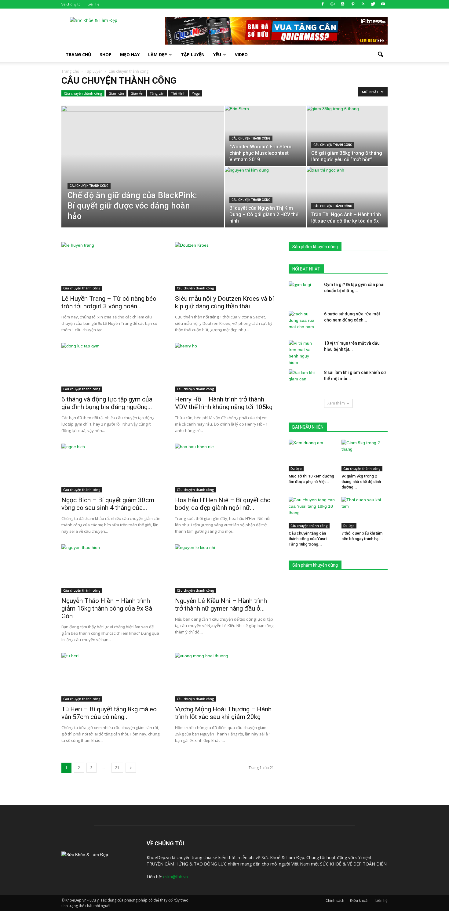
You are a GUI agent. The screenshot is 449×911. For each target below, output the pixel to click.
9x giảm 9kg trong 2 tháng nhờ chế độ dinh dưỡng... (361, 481)
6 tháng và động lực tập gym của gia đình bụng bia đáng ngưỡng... (106, 403)
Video (241, 54)
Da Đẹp (296, 468)
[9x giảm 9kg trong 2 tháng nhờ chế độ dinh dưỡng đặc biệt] (364, 455)
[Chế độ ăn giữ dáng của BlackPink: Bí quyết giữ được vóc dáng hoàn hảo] (142, 176)
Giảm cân (116, 93)
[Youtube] (383, 4)
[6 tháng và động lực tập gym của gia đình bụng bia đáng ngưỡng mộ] (110, 367)
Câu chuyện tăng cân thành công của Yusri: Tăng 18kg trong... (308, 538)
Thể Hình (178, 93)
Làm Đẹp (157, 54)
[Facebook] (322, 4)
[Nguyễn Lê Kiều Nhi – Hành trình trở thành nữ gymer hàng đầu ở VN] (224, 568)
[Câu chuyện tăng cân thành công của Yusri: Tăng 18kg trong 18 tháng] (312, 512)
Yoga (196, 93)
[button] (380, 54)
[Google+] (332, 4)
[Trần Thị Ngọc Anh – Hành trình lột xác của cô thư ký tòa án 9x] (347, 197)
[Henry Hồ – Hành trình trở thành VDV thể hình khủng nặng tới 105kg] (224, 367)
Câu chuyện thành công (83, 93)
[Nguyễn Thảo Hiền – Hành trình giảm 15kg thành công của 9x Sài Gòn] (110, 568)
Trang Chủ (78, 54)
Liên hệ (93, 4)
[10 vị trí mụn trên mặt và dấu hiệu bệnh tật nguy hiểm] (304, 353)
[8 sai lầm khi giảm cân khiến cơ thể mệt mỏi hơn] (304, 380)
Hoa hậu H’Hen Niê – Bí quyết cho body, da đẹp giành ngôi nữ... (223, 503)
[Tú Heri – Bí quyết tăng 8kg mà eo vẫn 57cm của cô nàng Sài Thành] (110, 677)
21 (117, 767)
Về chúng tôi (71, 4)
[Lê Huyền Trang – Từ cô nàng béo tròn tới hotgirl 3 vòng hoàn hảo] (110, 266)
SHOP (105, 54)
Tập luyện (193, 54)
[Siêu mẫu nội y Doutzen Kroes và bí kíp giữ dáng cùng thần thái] (224, 266)
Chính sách (335, 900)
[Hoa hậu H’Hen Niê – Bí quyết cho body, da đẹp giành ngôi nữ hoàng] (224, 468)
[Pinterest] (352, 4)
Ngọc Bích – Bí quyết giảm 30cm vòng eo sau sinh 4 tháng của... (107, 503)
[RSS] (362, 4)
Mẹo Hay (130, 54)
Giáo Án (136, 93)
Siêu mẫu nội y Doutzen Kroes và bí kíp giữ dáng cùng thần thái (224, 302)
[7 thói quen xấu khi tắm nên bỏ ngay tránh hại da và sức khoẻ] (364, 512)
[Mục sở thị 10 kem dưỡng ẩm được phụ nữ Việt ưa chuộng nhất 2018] (312, 455)
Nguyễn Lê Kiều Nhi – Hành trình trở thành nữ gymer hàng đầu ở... (221, 604)
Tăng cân (157, 93)
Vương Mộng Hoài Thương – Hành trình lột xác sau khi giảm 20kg (223, 713)
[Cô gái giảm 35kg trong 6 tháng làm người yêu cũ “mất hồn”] (347, 136)
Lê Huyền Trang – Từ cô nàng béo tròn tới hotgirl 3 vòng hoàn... (108, 302)
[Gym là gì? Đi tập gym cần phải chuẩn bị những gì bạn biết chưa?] (304, 292)
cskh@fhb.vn (175, 877)
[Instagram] (342, 4)
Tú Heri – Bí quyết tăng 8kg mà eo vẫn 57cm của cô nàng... (109, 713)
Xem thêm (336, 403)
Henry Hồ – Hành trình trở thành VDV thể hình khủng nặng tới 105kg (223, 403)
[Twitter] (373, 4)
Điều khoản (360, 900)
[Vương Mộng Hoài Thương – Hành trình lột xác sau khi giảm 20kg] (224, 677)
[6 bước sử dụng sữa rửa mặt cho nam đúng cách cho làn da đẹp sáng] (304, 321)
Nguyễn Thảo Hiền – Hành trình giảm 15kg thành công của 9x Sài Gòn (107, 608)
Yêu (217, 54)
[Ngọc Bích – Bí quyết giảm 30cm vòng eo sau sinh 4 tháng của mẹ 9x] (110, 468)
